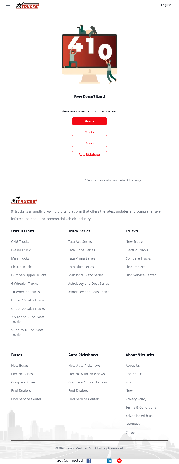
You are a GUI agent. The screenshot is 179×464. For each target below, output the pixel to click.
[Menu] (11, 5)
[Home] (27, 5)
